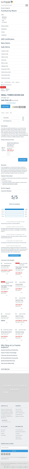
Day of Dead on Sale (5, 75)
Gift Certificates (7, 39)
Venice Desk (4, 316)
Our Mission (18, 433)
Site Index (4, 464)
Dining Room (4, 29)
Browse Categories (5, 8)
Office (2, 14)
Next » (11, 112)
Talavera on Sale (4, 54)
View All (7, 112)
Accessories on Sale (5, 69)
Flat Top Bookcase (5, 265)
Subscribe (14, 451)
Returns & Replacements (20, 412)
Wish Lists (2, 431)
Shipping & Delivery (19, 411)
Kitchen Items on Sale (6, 72)
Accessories (4, 18)
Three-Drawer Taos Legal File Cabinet (22, 267)
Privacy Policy (19, 463)
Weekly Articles (18, 437)
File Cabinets (4, 22)
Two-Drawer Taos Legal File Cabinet (6, 286)
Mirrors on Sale (4, 63)
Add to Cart (5, 106)
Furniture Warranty (19, 414)
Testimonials (6, 117)
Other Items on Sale (5, 78)
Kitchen (3, 32)
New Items (5, 43)
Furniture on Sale (5, 51)
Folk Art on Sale (4, 57)
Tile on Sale (3, 60)
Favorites (2, 433)
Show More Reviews (14, 255)
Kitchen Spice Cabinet (6, 332)
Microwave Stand (20, 332)
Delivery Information (10, 146)
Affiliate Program (19, 438)
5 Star (2, 209)
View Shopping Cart (7, 120)
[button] (24, 2)
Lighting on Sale (4, 66)
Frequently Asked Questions (20, 431)
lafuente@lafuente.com (6, 421)
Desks (3, 20)
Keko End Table (19, 300)
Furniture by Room (9, 10)
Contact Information (19, 430)
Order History (3, 435)
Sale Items (5, 47)
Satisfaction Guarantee (20, 416)
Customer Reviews (19, 435)
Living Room (3, 35)
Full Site (8, 464)
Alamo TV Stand (19, 316)
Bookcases (4, 17)
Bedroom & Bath (4, 26)
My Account (3, 430)
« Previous (2, 112)
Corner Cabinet (19, 284)
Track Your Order (19, 409)
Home (2, 82)
